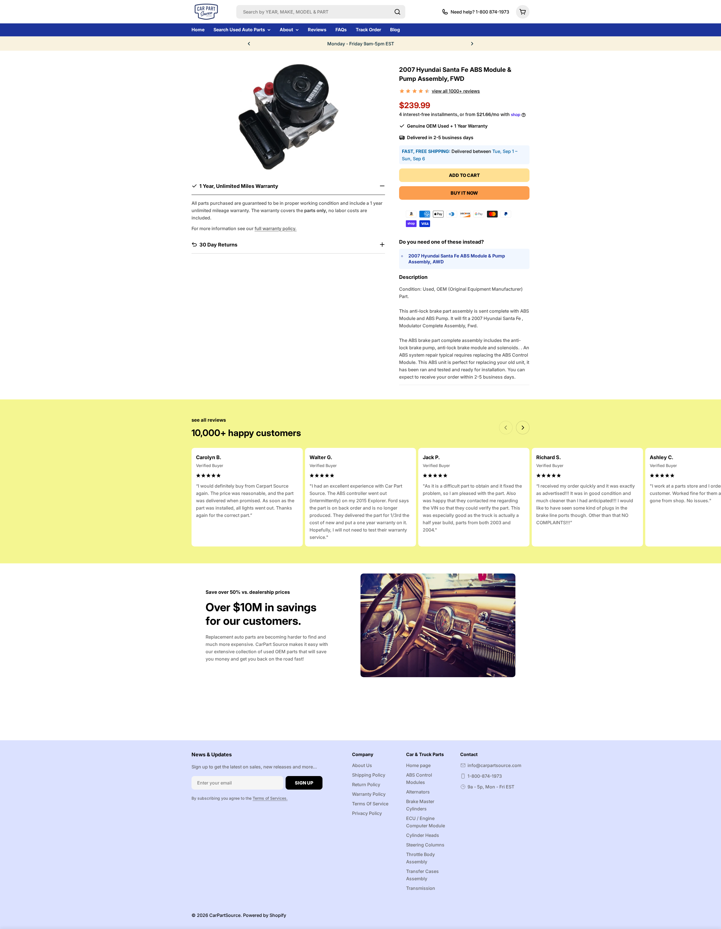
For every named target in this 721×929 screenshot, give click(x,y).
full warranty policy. (276, 228)
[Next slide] (522, 427)
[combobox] (320, 12)
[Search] (397, 11)
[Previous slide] (506, 427)
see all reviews (209, 420)
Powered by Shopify (264, 915)
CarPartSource (225, 915)
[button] (249, 43)
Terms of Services (269, 798)
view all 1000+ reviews (456, 91)
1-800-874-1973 (485, 776)
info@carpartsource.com (494, 765)
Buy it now (464, 193)
